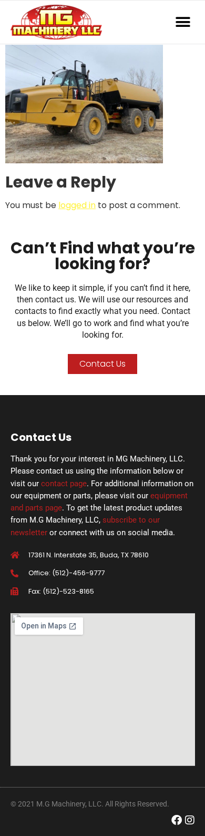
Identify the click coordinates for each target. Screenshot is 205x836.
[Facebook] (176, 820)
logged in (77, 205)
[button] (183, 22)
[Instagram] (189, 820)
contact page (64, 483)
